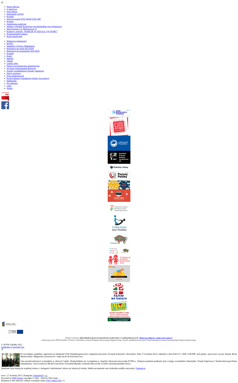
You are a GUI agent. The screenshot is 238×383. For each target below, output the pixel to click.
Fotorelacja (140, 368)
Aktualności (38, 375)
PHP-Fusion (17, 378)
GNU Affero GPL (54, 380)
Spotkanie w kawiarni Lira (12, 347)
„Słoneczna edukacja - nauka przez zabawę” (156, 338)
